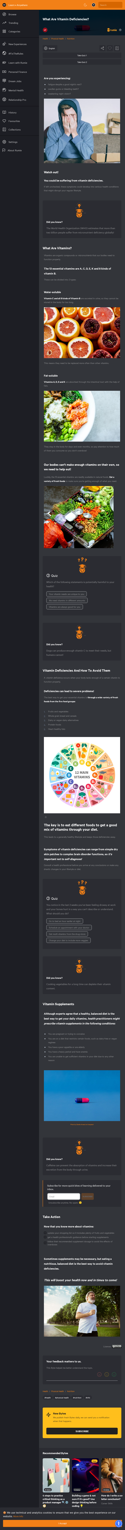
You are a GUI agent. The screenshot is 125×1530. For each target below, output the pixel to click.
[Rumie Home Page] (4, 5)
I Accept (62, 1523)
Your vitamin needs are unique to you (66, 593)
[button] (118, 1523)
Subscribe (88, 1196)
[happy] (114, 1374)
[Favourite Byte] (110, 48)
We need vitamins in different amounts (67, 600)
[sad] (99, 1374)
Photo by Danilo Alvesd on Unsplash (82, 1124)
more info (18, 1516)
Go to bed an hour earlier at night (64, 921)
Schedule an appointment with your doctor (69, 927)
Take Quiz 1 (82, 55)
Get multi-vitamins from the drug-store (67, 933)
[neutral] (106, 1374)
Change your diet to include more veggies (68, 940)
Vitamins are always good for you (64, 606)
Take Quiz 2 (82, 62)
